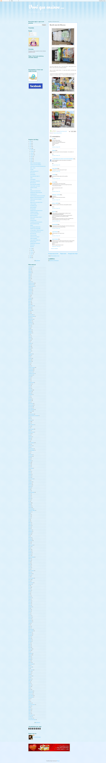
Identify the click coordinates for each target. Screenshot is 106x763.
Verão (29, 707)
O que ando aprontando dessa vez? (35, 231)
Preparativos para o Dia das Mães (35, 228)
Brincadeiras (30, 322)
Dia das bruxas (30, 403)
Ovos (29, 576)
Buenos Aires (30, 323)
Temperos (29, 684)
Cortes (29, 377)
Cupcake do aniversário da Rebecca (35, 164)
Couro (29, 379)
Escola (29, 435)
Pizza (29, 608)
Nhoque (29, 564)
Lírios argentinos (32, 179)
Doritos (29, 423)
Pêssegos (29, 600)
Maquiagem (30, 531)
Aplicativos (30, 293)
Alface (29, 278)
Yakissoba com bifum (33, 187)
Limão (29, 514)
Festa (29, 453)
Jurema (29, 499)
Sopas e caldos (30, 669)
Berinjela (29, 307)
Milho (29, 542)
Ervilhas (29, 433)
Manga (29, 528)
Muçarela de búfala (31, 557)
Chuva (29, 362)
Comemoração (30, 368)
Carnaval (29, 338)
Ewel (29, 441)
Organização (30, 573)
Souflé (29, 674)
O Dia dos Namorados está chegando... (36, 199)
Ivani (53, 138)
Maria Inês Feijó (55, 224)
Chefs (29, 356)
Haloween (30, 484)
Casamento (30, 343)
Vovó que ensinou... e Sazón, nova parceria (36, 230)
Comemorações (30, 370)
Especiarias (30, 436)
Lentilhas (29, 511)
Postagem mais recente (53, 253)
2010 (30, 255)
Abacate (29, 268)
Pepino (29, 599)
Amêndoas (30, 287)
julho (31, 158)
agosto (32, 156)
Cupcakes (29, 391)
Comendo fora (30, 371)
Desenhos (29, 400)
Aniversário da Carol (33, 194)
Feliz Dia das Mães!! (33, 220)
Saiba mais (30, 648)
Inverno (29, 495)
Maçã (29, 520)
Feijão (29, 447)
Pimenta (29, 603)
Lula (29, 519)
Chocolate (30, 358)
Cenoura (29, 347)
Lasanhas (29, 505)
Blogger (58, 760)
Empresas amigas (56, 132)
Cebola (29, 346)
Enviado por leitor (31, 432)
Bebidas (29, 304)
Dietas (29, 417)
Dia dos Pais (30, 411)
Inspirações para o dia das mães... (35, 243)
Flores (29, 459)
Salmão (29, 656)
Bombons (29, 317)
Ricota (29, 642)
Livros (29, 516)
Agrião (29, 275)
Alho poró (30, 281)
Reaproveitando (30, 630)
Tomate (29, 689)
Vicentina (53, 174)
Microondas (30, 540)
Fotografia (30, 460)
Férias (29, 451)
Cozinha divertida (31, 382)
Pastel (29, 591)
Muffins (29, 558)
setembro (32, 154)
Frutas (29, 466)
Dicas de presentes (31, 414)
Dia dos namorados (31, 409)
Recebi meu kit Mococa (33, 215)
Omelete (29, 572)
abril (31, 248)
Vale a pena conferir (31, 704)
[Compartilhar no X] (73, 131)
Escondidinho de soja (33, 205)
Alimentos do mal (31, 284)
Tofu (29, 688)
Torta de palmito (32, 174)
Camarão (29, 331)
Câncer (29, 335)
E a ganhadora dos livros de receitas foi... (36, 222)
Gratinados (30, 481)
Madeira (29, 522)
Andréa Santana (55, 231)
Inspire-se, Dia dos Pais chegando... (35, 162)
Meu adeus (30, 539)
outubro (32, 153)
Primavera (30, 617)
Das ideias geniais (33, 208)
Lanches (29, 502)
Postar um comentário (54, 248)
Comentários (32, 34)
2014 (30, 143)
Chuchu (29, 359)
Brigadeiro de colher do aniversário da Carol (37, 197)
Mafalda (31, 225)
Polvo (29, 612)
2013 (30, 144)
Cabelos (29, 325)
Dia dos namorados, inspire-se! (35, 176)
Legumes (29, 507)
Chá (29, 352)
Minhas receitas (30, 545)
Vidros (29, 712)
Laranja (29, 504)
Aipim (29, 277)
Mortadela (30, 552)
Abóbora (29, 271)
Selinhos (29, 662)
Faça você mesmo (31, 442)
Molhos (29, 549)
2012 (30, 146)
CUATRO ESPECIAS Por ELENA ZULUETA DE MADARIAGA (62, 158)
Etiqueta (29, 438)
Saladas (29, 650)
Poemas (29, 609)
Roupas (29, 645)
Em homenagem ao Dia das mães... (35, 226)
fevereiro (32, 252)
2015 (30, 141)
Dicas (29, 412)
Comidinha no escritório (34, 212)
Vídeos (29, 710)
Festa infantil (30, 454)
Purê (29, 624)
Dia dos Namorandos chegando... (35, 184)
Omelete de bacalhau (33, 235)
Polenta (29, 611)
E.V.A (29, 427)
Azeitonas (29, 298)
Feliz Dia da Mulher (31, 450)
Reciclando (30, 635)
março (32, 250)
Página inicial (63, 253)
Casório (29, 344)
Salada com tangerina (33, 238)
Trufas (29, 698)
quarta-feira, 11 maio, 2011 (56, 246)
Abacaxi (29, 269)
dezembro (32, 149)
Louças (29, 517)
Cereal (29, 349)
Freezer (29, 465)
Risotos (29, 644)
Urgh (29, 701)
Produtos (29, 618)
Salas (29, 651)
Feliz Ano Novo (30, 448)
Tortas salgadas (30, 695)
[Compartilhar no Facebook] (74, 131)
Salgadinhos (30, 653)
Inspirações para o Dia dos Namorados (36, 192)
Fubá (29, 469)
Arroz (29, 295)
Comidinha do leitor (31, 373)
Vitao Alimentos (31, 715)
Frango (29, 462)
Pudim (29, 623)
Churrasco (30, 361)
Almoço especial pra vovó (34, 171)
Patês (29, 593)
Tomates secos (30, 692)
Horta (29, 489)
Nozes (29, 569)
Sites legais (30, 666)
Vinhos (29, 713)
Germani (29, 475)
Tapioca (29, 680)
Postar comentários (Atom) (55, 255)
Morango (29, 551)
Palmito (29, 579)
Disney (29, 418)
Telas (29, 682)
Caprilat (29, 337)
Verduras (29, 709)
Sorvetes (29, 672)
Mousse (29, 555)
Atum (29, 296)
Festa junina (30, 456)
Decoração (30, 399)
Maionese (29, 525)
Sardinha (29, 659)
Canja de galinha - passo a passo (35, 185)
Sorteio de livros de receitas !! (34, 236)
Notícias (29, 567)
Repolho (29, 638)
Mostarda (29, 554)
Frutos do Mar (30, 468)
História (29, 487)
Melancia (29, 537)
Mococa (60, 132)
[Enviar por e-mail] (71, 131)
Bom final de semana (31, 316)
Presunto (29, 615)
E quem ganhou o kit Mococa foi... (35, 240)
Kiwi (29, 501)
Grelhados (30, 483)
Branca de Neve (30, 319)
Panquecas (30, 584)
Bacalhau (29, 299)
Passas (29, 588)
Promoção (30, 620)
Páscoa (29, 587)
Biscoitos (29, 308)
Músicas (29, 560)
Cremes (29, 385)
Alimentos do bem (31, 283)
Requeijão (30, 639)
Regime (29, 636)
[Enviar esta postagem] (69, 131)
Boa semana (30, 310)
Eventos (29, 439)
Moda (29, 548)
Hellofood (30, 486)
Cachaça (29, 326)
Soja (29, 668)
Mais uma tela (32, 244)
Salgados (29, 654)
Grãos (29, 480)
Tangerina (29, 679)
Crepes (29, 387)
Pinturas (29, 605)
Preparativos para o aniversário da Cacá (36, 210)
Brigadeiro (30, 320)
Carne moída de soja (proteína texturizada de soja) (38, 166)
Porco (29, 614)
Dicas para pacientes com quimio (33, 415)
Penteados (30, 597)
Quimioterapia (30, 629)
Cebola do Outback (33, 203)
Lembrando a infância (31, 510)
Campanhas (30, 332)
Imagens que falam (31, 492)
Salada (31, 177)
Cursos (29, 397)
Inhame (29, 493)
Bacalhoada (32, 246)
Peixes (29, 596)
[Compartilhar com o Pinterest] (75, 131)
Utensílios (30, 703)
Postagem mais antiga (73, 253)
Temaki (29, 683)
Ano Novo (30, 292)
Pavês (29, 594)
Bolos (29, 313)
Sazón (29, 660)
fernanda (53, 182)
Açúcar (29, 274)
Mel (29, 535)
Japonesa (29, 498)
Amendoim (30, 289)
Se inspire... (32, 169)
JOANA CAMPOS (55, 203)
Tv (28, 700)
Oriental (29, 575)
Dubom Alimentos (31, 424)
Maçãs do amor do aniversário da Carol (36, 202)
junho (32, 159)
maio (31, 161)
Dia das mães (30, 406)
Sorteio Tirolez (32, 200)
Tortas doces (30, 694)
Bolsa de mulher (30, 314)
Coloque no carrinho (31, 367)
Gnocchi (29, 477)
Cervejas (29, 350)
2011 (30, 148)
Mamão (29, 526)
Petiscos (29, 602)
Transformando (30, 697)
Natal (29, 561)
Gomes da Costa (30, 478)
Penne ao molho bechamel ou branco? (36, 217)
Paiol (31, 189)
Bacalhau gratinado (33, 241)
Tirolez (29, 686)
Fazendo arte (30, 445)
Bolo (29, 311)
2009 (30, 257)
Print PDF (53, 131)
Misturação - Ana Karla (56, 194)
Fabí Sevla (54, 211)
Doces (29, 421)
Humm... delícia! (32, 167)
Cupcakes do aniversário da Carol (35, 190)
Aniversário (30, 290)
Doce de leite (30, 420)
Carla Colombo (54, 168)
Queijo (29, 626)
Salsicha (29, 657)
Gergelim (29, 474)
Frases (29, 463)
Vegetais (29, 706)
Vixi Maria (30, 716)
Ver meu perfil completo (37, 737)
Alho (29, 280)
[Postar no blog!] (72, 131)
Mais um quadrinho (33, 207)
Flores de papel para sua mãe (34, 223)
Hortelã (29, 490)
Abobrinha (30, 272)
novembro (32, 151)
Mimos (29, 543)
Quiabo (29, 627)
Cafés (29, 328)
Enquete (29, 430)
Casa (29, 341)
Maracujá (29, 533)
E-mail (29, 426)
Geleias (29, 472)
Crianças (29, 388)
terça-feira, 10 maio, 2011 (56, 146)
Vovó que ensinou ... (46, 7)
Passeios (29, 590)
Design (29, 402)
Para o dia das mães (33, 233)
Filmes (29, 457)
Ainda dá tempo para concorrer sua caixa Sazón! (37, 195)
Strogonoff (30, 675)
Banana (29, 301)
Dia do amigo (30, 408)
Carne (29, 340)
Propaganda (30, 621)
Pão (29, 585)
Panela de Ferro (30, 582)
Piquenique (30, 606)
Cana (29, 334)
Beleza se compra (31, 305)
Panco (29, 581)
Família (29, 444)
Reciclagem (30, 633)
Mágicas (29, 523)
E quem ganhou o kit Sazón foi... (35, 181)
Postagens (31, 33)
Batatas (29, 302)
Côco (29, 364)
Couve (29, 380)
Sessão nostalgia (30, 663)
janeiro (32, 253)
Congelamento (30, 374)
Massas (29, 534)
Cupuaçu (29, 393)
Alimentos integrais (31, 286)
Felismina (53, 150)
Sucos (29, 677)
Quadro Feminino (55, 239)
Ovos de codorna (31, 578)
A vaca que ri (30, 266)
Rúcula (29, 647)
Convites (29, 376)
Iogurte (29, 496)
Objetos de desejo (31, 570)
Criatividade (30, 390)
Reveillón (29, 641)
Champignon (30, 353)
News (29, 563)
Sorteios (29, 671)
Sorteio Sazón (32, 218)
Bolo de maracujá (33, 182)
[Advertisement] (48, 16)
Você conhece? (30, 718)
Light (29, 513)
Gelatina (29, 471)
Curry (29, 396)
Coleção (29, 365)
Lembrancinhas (30, 508)
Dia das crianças (30, 405)
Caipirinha (30, 329)
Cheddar (29, 355)
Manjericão (30, 529)
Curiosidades (30, 394)
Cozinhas (29, 384)
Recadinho (30, 632)
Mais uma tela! (32, 172)
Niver (29, 566)
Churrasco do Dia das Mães (34, 213)
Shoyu (29, 665)
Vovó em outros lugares (32, 719)
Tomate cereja (30, 691)
